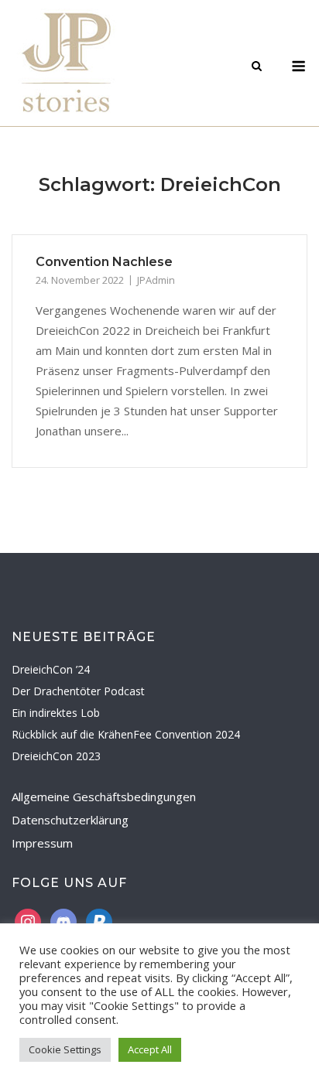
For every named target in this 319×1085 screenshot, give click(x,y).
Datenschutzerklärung (70, 819)
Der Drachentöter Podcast (78, 691)
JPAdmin (156, 280)
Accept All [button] (150, 1049)
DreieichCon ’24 (51, 669)
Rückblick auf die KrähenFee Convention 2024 (126, 734)
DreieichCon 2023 (56, 756)
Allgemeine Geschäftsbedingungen (104, 796)
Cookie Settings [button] (65, 1049)
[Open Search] (256, 67)
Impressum (42, 843)
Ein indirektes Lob (56, 712)
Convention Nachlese (104, 261)
